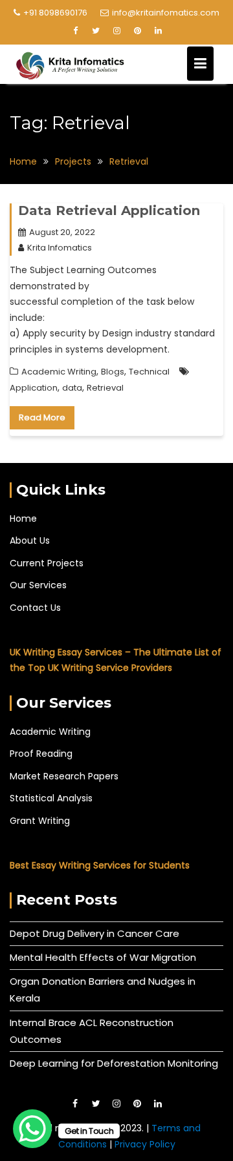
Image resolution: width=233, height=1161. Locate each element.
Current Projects (46, 563)
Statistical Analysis (51, 798)
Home (23, 518)
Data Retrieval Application (109, 210)
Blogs (112, 371)
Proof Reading (41, 753)
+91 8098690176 (55, 12)
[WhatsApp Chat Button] (32, 1128)
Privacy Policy (145, 1144)
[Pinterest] (137, 31)
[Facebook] (75, 31)
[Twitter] (95, 31)
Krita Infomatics (59, 247)
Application (34, 388)
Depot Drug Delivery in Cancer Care (94, 933)
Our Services (38, 585)
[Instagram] (116, 31)
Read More (42, 417)
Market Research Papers (64, 776)
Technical (149, 371)
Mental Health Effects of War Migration (103, 957)
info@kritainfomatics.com (165, 12)
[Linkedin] (158, 31)
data (72, 388)
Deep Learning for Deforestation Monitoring (114, 1063)
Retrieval (105, 388)
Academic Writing (58, 371)
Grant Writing (40, 820)
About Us (30, 540)
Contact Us (35, 607)
